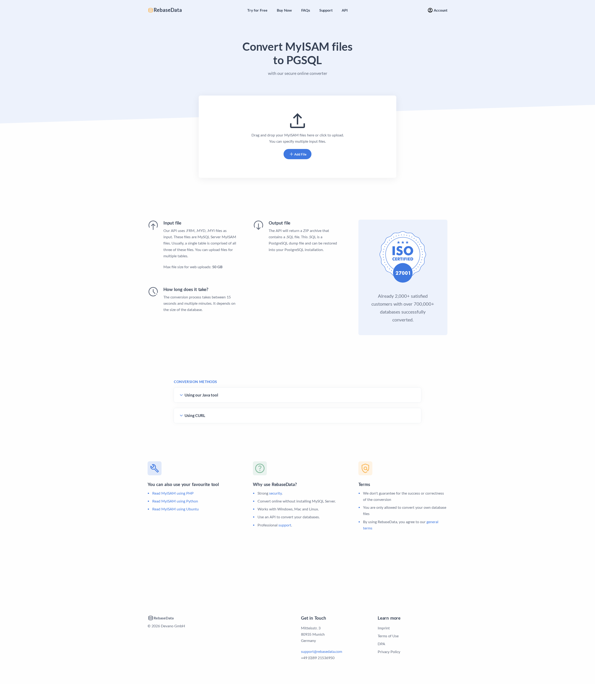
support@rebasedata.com (321, 651)
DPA (381, 643)
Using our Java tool (201, 395)
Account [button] (440, 10)
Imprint (384, 628)
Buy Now (284, 10)
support (284, 525)
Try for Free (257, 10)
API (344, 10)
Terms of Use (388, 636)
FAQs (305, 10)
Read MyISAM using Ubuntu (175, 509)
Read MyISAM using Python (175, 501)
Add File (300, 154)
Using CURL (195, 415)
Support (326, 10)
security (275, 493)
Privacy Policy (389, 651)
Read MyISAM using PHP (173, 493)
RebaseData (168, 10)
